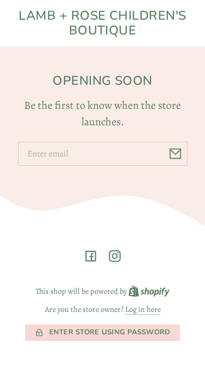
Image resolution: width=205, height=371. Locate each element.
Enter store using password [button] (110, 332)
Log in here (143, 309)
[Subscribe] (175, 154)
